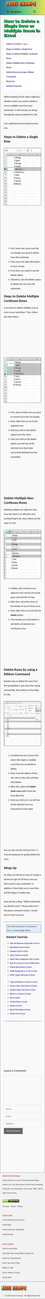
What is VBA (7, 1267)
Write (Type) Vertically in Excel (22, 975)
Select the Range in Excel (20, 1009)
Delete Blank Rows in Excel (21, 967)
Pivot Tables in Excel (11, 1272)
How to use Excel (9, 1248)
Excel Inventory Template (13, 1229)
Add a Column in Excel (19, 955)
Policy (20, 1206)
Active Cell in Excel (17, 1013)
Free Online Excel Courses (13, 1220)
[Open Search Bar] (34, 11)
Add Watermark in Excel (20, 947)
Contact (5, 1206)
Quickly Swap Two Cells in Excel (23, 990)
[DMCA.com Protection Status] (10, 1202)
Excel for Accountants (11, 1258)
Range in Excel (16, 1005)
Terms (13, 1206)
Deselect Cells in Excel (19, 951)
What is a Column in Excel (20, 994)
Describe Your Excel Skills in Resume (17, 1253)
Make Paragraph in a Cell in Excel (23, 971)
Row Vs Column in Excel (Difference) (24, 963)
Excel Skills (7, 1277)
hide (25, 44)
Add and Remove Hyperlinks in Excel (24, 943)
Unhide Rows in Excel (18, 1001)
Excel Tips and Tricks (11, 1263)
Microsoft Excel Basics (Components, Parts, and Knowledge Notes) (22, 928)
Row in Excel (15, 998)
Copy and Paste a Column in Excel (23, 982)
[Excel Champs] (21, 3)
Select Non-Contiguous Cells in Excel (24, 959)
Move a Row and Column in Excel (23, 986)
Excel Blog (6, 1224)
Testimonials (7, 1234)
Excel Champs (17, 1295)
